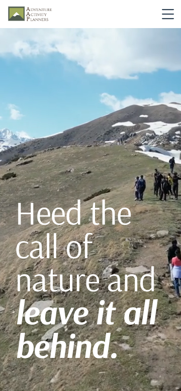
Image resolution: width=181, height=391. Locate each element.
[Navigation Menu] (168, 14)
